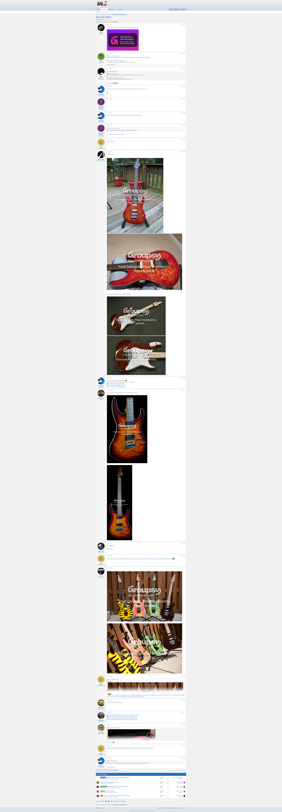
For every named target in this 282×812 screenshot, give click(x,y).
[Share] (182, 25)
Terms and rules (166, 808)
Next (115, 21)
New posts (98, 12)
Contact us (159, 808)
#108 (184, 139)
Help (179, 808)
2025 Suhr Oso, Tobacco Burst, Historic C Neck (116, 795)
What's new (111, 9)
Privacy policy (174, 808)
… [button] (103, 21)
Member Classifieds (115, 779)
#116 (184, 700)
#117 (184, 712)
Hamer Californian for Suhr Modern (118, 786)
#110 (184, 378)
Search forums (105, 12)
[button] (115, 9)
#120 (184, 758)
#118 (184, 724)
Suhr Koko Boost (110, 791)
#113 (184, 555)
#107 (184, 125)
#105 (184, 98)
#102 (184, 53)
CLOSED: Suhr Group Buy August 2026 (117, 777)
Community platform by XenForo (141, 810)
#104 (184, 86)
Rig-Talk (111, 783)
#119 (184, 745)
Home (98, 9)
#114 (184, 568)
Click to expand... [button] (146, 691)
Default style (100, 808)
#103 (184, 68)
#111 (184, 390)
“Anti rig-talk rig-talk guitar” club (109, 782)
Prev (99, 21)
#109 (184, 151)
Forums (104, 9)
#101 (184, 24)
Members (120, 9)
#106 (184, 112)
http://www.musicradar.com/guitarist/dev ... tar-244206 (121, 62)
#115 (184, 676)
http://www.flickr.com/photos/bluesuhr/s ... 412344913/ (121, 382)
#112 (184, 543)
